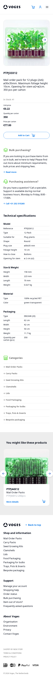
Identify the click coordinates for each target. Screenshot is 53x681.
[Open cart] (33, 7)
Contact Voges (11, 633)
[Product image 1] (26, 43)
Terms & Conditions (12, 653)
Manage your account (15, 586)
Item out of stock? (13, 602)
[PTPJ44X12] (26, 466)
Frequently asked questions (18, 606)
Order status (10, 594)
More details (12, 501)
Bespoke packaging (15, 419)
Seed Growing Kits (15, 380)
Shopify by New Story (13, 649)
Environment (10, 625)
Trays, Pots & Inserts (16, 413)
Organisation (10, 621)
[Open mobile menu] (47, 7)
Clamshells (11, 386)
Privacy (7, 629)
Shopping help (11, 590)
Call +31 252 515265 (15, 204)
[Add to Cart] (44, 501)
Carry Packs (11, 373)
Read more (11, 172)
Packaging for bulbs (15, 406)
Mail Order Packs (14, 366)
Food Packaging (13, 400)
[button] (8, 39)
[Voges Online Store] (11, 7)
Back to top (34, 524)
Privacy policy (9, 657)
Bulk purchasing (12, 598)
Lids (8, 393)
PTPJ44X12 (12, 489)
